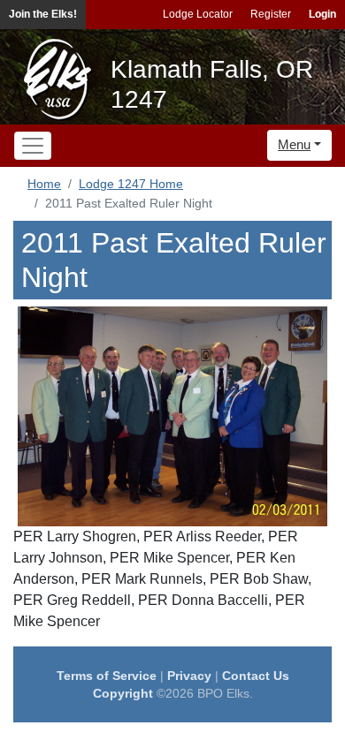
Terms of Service (107, 676)
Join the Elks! (43, 14)
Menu (294, 144)
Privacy (189, 676)
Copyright (123, 693)
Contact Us (255, 676)
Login (322, 14)
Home (44, 184)
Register (270, 14)
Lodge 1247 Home (131, 184)
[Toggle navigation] (32, 146)
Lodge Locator (198, 14)
